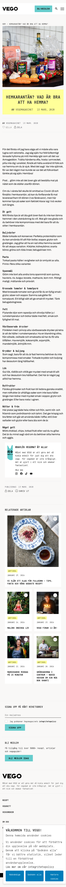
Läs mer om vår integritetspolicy (30, 866)
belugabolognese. (12, 301)
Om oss (5, 821)
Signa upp (15, 727)
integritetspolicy (47, 720)
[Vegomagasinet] (10, 9)
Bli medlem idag (19, 758)
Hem (4, 23)
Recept (5, 799)
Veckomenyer (8, 811)
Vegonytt (6, 805)
